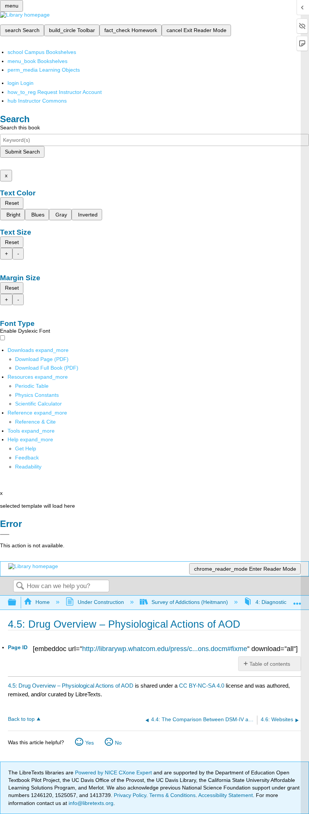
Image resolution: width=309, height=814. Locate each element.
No (118, 743)
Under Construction (100, 602)
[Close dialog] (4, 534)
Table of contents (269, 664)
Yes (89, 743)
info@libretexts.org (90, 803)
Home (42, 602)
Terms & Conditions (172, 795)
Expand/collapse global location (297, 600)
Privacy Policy (130, 795)
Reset (12, 203)
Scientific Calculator (38, 404)
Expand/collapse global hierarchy (17, 602)
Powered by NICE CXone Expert (114, 772)
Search (20, 586)
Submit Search (22, 152)
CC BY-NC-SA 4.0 (201, 685)
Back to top (21, 719)
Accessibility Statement (225, 795)
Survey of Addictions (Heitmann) (189, 602)
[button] (27, 458)
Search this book (20, 127)
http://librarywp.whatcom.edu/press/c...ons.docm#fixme (164, 649)
